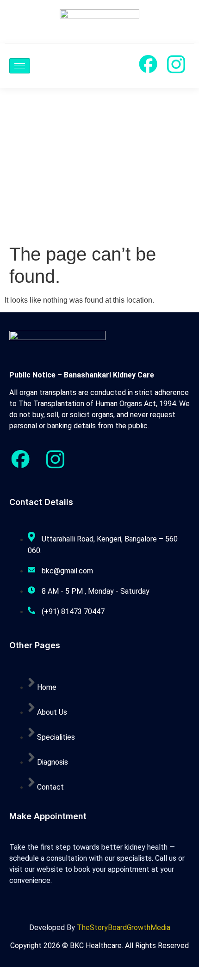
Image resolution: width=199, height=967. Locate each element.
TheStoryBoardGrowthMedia (123, 927)
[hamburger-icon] (19, 65)
